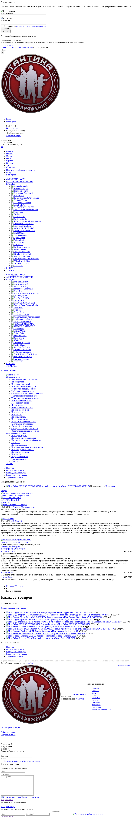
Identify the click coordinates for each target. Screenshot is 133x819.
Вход (8, 119)
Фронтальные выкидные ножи (25, 431)
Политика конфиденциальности (101, 708)
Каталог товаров (8, 370)
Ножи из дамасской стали (22, 449)
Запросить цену (96, 814)
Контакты (96, 705)
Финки (14, 461)
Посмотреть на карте (10, 727)
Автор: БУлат (7, 577)
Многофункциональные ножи (24, 379)
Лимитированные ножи (22, 407)
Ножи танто (16, 414)
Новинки (10, 468)
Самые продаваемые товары (13, 608)
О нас (94, 695)
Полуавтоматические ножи (23, 421)
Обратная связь (8, 732)
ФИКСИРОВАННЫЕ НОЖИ (19, 181)
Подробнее (110, 486)
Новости (5, 502)
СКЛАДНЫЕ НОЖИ (15, 179)
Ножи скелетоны (18, 412)
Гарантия (96, 698)
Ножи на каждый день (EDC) (24, 386)
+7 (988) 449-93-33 (25, 47)
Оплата (95, 700)
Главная (95, 688)
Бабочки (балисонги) (20, 403)
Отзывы (95, 691)
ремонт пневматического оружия (15, 495)
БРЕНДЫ (10, 184)
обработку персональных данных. (31, 26)
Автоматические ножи (21, 400)
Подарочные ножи (19, 419)
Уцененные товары (14, 477)
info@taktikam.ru (8, 734)
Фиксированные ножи (16, 433)
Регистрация (11, 121)
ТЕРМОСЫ (11, 270)
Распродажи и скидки (16, 473)
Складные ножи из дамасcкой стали (27, 393)
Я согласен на (26, 26)
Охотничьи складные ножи (23, 389)
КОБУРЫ (10, 268)
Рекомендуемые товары (16, 475)
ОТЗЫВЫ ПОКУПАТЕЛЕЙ (13, 549)
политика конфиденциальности (15, 542)
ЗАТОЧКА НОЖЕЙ (10, 500)
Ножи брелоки (17, 382)
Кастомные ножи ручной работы (26, 440)
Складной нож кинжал (21, 426)
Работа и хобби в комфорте (23, 507)
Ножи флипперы (18, 417)
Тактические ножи (19, 459)
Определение (12, 128)
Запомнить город (13, 135)
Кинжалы (15, 442)
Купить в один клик (30, 797)
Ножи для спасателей (20, 384)
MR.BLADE (16, 521)
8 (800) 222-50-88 (8, 47)
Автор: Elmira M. (8, 551)
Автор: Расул (7, 572)
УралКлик (30, 663)
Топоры (9, 463)
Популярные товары (15, 470)
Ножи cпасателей (19, 445)
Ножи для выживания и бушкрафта (27, 447)
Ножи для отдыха (19, 435)
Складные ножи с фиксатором (24, 428)
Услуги (4, 491)
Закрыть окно (7, 45)
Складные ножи (13, 377)
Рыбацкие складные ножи (23, 391)
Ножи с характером (20, 410)
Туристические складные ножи (25, 398)
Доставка (96, 702)
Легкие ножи (17, 405)
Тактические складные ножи (24, 396)
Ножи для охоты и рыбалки (23, 438)
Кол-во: (4, 756)
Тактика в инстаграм (10, 547)
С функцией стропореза (22, 424)
